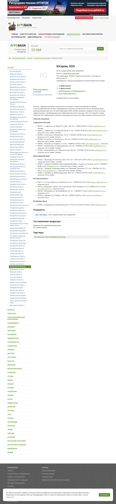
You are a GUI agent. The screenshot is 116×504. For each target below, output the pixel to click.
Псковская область (16, 197)
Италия (10, 384)
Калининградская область (19, 122)
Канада (10, 388)
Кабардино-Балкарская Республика (18, 118)
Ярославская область (17, 305)
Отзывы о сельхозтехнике (16, 477)
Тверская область (16, 272)
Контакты (10, 486)
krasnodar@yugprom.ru (99, 160)
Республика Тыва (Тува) (18, 243)
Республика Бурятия (17, 208)
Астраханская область (18, 79)
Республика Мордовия (18, 231)
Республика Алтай (16, 203)
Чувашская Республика (18, 298)
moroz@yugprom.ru (45, 189)
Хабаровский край (16, 288)
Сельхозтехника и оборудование (18, 474)
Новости (10, 471)
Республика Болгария (16, 441)
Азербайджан (13, 323)
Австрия (10, 353)
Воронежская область (17, 95)
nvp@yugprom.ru (100, 150)
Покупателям (37, 18)
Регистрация (104, 18)
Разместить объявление (84, 18)
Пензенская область (17, 189)
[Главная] (9, 58)
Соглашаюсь (104, 495)
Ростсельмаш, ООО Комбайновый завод (49, 237)
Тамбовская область (17, 269)
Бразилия (11, 365)
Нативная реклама (48, 474)
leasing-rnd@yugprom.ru (99, 182)
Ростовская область (17, 248)
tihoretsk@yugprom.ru (49, 171)
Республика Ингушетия (18, 213)
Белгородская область (18, 82)
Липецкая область (16, 157)
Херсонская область (17, 290)
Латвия (10, 395)
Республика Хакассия (17, 246)
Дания (10, 380)
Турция (10, 418)
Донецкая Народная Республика (17, 98)
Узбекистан (12, 346)
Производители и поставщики (17, 480)
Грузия (10, 376)
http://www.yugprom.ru (67, 94)
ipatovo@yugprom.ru (92, 144)
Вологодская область (17, 92)
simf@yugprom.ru (100, 205)
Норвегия (11, 407)
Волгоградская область (18, 90)
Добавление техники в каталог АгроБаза (55, 480)
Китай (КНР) (12, 392)
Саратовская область (17, 256)
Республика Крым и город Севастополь (19, 224)
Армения (11, 327)
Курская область (16, 150)
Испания (11, 437)
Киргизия (11, 331)
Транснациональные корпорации (16, 318)
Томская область (16, 274)
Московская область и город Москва (18, 168)
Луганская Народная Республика (17, 160)
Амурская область (16, 74)
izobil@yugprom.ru (99, 146)
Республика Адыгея (16, 200)
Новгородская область (18, 176)
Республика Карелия (17, 218)
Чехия (10, 430)
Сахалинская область (17, 259)
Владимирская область (18, 87)
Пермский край (15, 192)
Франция (11, 426)
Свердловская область (18, 261)
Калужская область (16, 124)
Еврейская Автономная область (18, 103)
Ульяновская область (17, 285)
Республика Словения (16, 445)
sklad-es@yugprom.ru (94, 135)
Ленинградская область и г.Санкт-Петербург (19, 153)
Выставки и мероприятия (15, 483)
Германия (11, 372)
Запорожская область (17, 109)
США (9, 414)
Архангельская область (18, 77)
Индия (10, 452)
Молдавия (11, 334)
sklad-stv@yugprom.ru (99, 131)
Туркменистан (13, 342)
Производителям (13, 18)
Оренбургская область (18, 184)
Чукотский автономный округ (18, 302)
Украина (10, 350)
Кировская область (16, 137)
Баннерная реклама (48, 471)
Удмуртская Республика (18, 282)
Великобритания (14, 369)
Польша (10, 411)
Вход (96, 18)
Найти (100, 49)
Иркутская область (16, 114)
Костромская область (17, 139)
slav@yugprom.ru (53, 166)
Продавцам (26, 18)
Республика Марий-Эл (17, 228)
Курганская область (17, 147)
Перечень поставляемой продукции (47, 225)
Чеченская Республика (18, 296)
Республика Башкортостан (19, 205)
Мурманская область (17, 171)
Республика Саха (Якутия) (19, 233)
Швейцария (12, 449)
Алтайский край (15, 71)
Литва (10, 399)
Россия (10, 68)
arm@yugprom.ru (99, 173)
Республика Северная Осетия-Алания (17, 237)
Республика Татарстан (18, 240)
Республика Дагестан (17, 210)
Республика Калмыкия (18, 216)
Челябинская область (17, 293)
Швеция (10, 433)
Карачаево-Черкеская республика (17, 130)
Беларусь (11, 310)
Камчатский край (16, 127)
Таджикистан (13, 338)
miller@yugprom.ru (99, 191)
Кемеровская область (17, 134)
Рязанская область (16, 251)
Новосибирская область (18, 179)
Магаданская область (17, 164)
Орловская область (17, 187)
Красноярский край (17, 145)
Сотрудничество (47, 477)
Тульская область (16, 277)
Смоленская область (17, 264)
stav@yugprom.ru (65, 91)
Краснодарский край (17, 142)
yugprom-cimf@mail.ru (94, 195)
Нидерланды (12, 403)
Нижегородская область (18, 174)
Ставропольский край (70, 73)
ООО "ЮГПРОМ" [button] (41, 215)
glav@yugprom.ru (78, 91)
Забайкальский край (17, 107)
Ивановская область (17, 112)
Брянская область (16, 84)
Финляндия (12, 422)
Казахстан (11, 314)
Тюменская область (17, 280)
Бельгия (10, 361)
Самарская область (17, 254)
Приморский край (16, 195)
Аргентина (11, 357)
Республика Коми (16, 221)
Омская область (15, 182)
